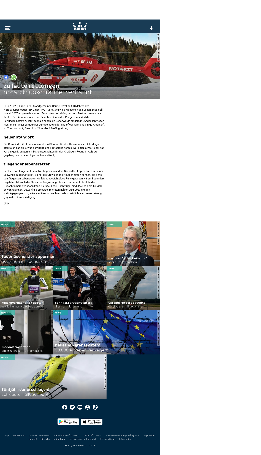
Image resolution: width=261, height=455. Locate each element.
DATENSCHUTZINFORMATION (67, 435)
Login (7, 435)
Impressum (149, 435)
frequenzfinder (108, 439)
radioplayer (59, 439)
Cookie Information (93, 435)
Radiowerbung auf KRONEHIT (83, 439)
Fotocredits (125, 439)
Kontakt (33, 439)
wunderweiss (79, 445)
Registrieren (19, 435)
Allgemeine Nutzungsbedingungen (123, 435)
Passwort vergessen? (39, 435)
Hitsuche (45, 439)
